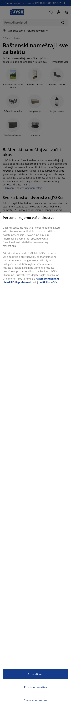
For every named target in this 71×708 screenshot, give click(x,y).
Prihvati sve (35, 674)
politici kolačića (48, 282)
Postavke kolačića (35, 687)
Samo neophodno (35, 700)
